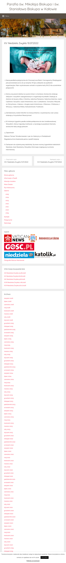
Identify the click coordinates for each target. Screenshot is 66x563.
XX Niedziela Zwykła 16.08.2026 (14, 276)
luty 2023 (7, 429)
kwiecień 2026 (9, 311)
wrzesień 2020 (9, 520)
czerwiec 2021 (8, 492)
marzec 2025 (8, 351)
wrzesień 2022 (9, 445)
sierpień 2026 (8, 298)
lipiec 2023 (7, 414)
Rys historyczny (9, 187)
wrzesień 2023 (9, 407)
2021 (7, 207)
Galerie (6, 190)
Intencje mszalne (10, 181)
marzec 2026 (8, 314)
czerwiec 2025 (9, 342)
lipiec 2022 (7, 451)
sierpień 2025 (8, 336)
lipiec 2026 (7, 301)
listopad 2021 (8, 476)
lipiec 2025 (7, 339)
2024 (7, 197)
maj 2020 (7, 532)
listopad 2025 (8, 326)
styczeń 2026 (8, 320)
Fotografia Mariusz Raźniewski (14, 260)
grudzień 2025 (9, 323)
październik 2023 (9, 404)
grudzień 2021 (8, 473)
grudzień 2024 (9, 361)
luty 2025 (7, 354)
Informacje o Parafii (10, 178)
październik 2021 (9, 479)
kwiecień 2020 (9, 535)
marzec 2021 (8, 501)
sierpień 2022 (8, 448)
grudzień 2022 (9, 435)
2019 (7, 213)
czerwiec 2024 (9, 379)
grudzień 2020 (9, 510)
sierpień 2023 (8, 411)
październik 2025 (9, 329)
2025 (7, 194)
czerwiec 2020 (9, 529)
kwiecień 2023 (9, 423)
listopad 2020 (8, 513)
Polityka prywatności (33, 561)
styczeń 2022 (8, 470)
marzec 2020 (8, 538)
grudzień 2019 (9, 548)
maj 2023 (7, 420)
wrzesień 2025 (9, 332)
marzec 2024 (8, 389)
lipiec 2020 (7, 526)
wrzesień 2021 (8, 482)
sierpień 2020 (8, 523)
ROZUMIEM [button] (45, 557)
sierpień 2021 (8, 485)
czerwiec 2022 (9, 454)
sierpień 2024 (8, 373)
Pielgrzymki (8, 220)
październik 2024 (9, 367)
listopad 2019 (8, 551)
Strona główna (9, 175)
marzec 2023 (8, 426)
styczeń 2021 (8, 507)
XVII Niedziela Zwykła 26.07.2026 (15, 285)
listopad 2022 (8, 439)
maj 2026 (7, 307)
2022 (7, 203)
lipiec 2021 (7, 489)
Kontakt (6, 217)
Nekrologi (7, 223)
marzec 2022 (8, 464)
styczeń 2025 (8, 357)
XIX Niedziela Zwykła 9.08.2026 (14, 279)
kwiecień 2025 (9, 348)
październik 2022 (9, 442)
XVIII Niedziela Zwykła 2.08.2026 (15, 282)
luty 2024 (7, 392)
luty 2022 (7, 467)
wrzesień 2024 (9, 370)
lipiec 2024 (7, 376)
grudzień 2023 (9, 398)
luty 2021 (7, 504)
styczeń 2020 (8, 545)
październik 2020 (9, 517)
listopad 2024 (8, 364)
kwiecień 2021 (8, 498)
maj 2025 (7, 345)
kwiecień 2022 (9, 460)
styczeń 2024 (8, 395)
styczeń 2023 (8, 432)
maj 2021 (7, 495)
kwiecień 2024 (9, 385)
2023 (7, 200)
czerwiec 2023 (9, 417)
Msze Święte (8, 184)
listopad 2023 (8, 401)
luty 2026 (7, 317)
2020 (7, 210)
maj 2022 (7, 457)
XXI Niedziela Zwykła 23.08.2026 (15, 273)
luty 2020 (7, 542)
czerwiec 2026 (9, 304)
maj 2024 (7, 382)
